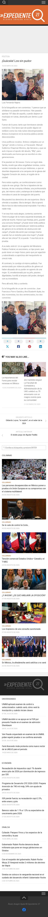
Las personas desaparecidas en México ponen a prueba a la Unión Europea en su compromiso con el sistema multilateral (24, 488)
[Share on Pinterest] (29, 344)
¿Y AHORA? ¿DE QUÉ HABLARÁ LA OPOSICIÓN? (24, 595)
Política (6, 56)
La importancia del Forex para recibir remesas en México (10, 381)
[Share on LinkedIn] (40, 344)
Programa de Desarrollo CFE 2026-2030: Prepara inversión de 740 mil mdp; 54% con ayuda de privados (24, 786)
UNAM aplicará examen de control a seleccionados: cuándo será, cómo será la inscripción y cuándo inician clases (20, 707)
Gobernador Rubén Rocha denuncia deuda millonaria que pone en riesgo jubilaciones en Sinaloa (22, 847)
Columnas (6, 482)
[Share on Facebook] (18, 344)
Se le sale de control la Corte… (15, 525)
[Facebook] (24, 910)
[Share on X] (7, 344)
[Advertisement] (24, 39)
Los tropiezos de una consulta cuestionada (21, 629)
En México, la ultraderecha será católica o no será (24, 662)
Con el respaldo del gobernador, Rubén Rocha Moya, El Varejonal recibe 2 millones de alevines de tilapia (23, 862)
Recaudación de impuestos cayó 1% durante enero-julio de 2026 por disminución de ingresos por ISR (23, 771)
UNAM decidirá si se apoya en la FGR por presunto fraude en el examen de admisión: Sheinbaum (21, 722)
